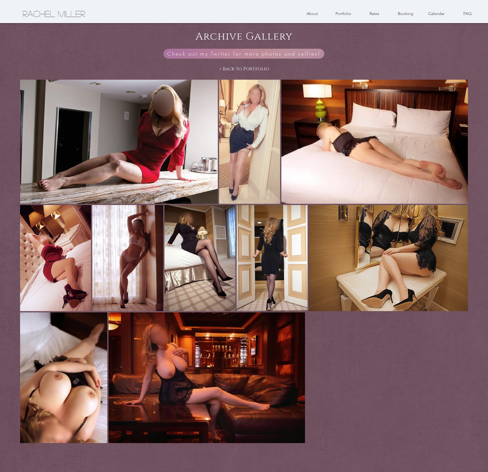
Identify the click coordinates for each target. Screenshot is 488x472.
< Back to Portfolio (244, 69)
